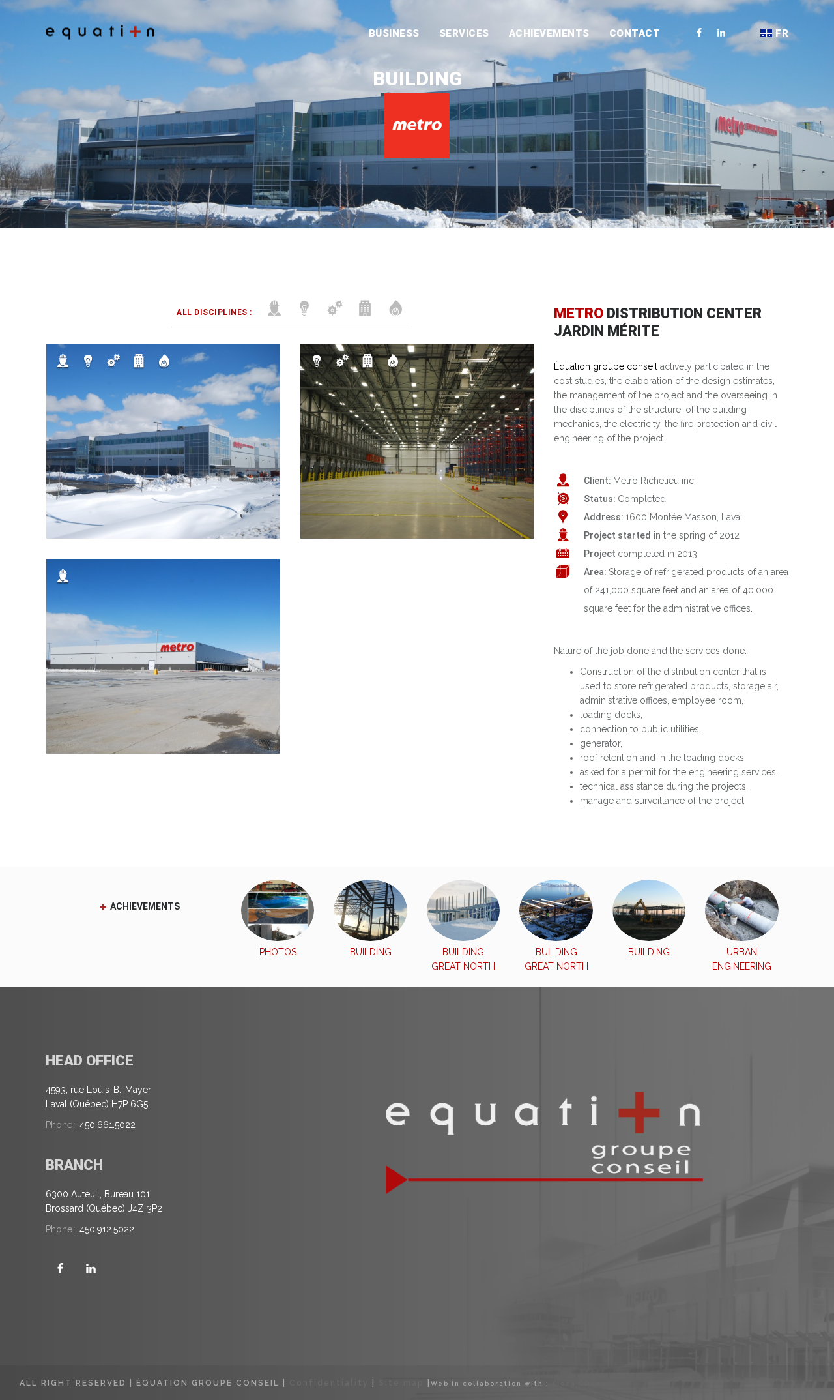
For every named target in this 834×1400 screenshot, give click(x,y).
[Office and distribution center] (163, 441)
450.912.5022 (106, 1229)
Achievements (549, 33)
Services (464, 33)
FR (781, 33)
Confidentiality (329, 1383)
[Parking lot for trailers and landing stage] (163, 656)
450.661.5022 (107, 1125)
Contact (635, 33)
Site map (401, 1383)
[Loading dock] (417, 441)
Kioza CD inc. (581, 1383)
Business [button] (394, 33)
